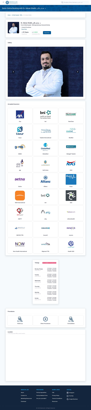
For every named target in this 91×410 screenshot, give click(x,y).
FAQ (53, 392)
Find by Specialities (41, 392)
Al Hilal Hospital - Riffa (17, 15)
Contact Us (24, 395)
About (22, 392)
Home (9, 15)
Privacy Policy (55, 395)
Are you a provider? (41, 398)
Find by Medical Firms (41, 395)
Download (23, 401)
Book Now (46, 32)
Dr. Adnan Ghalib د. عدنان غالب (31, 23)
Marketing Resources (26, 398)
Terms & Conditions (57, 398)
